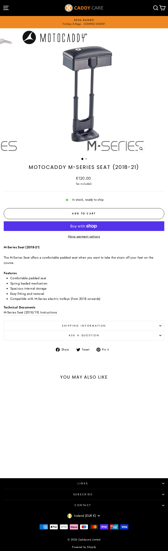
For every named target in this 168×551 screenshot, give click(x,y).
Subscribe (83, 494)
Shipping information (84, 325)
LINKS (83, 483)
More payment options (84, 236)
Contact (83, 505)
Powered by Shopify (84, 547)
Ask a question (84, 335)
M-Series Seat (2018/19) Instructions (30, 312)
